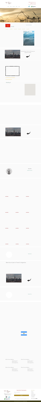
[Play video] (12, 54)
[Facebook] (33, 398)
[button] (7, 29)
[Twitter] (35, 398)
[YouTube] (36, 398)
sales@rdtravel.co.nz (33, 2)
